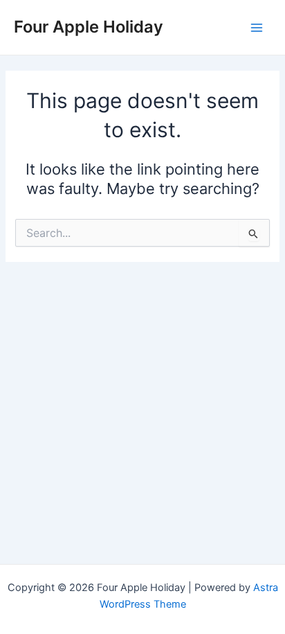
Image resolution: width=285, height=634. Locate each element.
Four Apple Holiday (88, 27)
